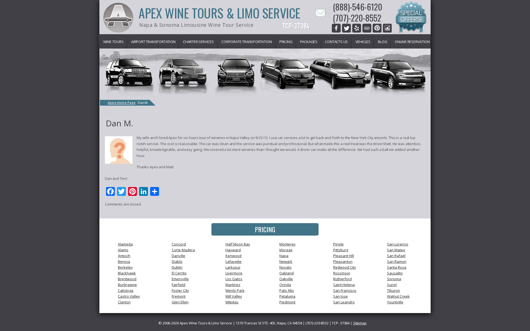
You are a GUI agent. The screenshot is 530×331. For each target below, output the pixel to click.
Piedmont (287, 302)
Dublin (177, 267)
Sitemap (360, 323)
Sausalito (395, 273)
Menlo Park (235, 290)
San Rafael (396, 255)
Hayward (233, 249)
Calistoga (125, 290)
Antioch (124, 255)
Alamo (123, 249)
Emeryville (180, 278)
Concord (179, 244)
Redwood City (344, 267)
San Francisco (344, 290)
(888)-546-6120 (357, 7)
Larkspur (233, 267)
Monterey (287, 244)
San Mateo (396, 249)
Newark (285, 261)
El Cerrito (179, 273)
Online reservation (412, 41)
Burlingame (127, 284)
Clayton (124, 302)
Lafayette (234, 261)
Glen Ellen (180, 302)
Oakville (286, 278)
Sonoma (394, 278)
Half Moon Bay (238, 244)
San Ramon (396, 261)
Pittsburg (340, 249)
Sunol (392, 284)
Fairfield (178, 284)
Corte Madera (183, 249)
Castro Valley (129, 296)
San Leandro (344, 302)
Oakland (286, 273)
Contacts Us (336, 41)
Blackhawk (127, 273)
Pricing (286, 41)
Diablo (177, 261)
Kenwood (234, 255)
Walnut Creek (398, 296)
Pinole (338, 244)
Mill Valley (234, 296)
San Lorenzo (397, 244)
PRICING (265, 229)
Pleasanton (343, 261)
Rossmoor (341, 273)
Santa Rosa (396, 267)
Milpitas (232, 302)
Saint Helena (344, 284)
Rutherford (342, 278)
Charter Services (198, 41)
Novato (285, 267)
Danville (178, 255)
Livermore (234, 273)
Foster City (180, 290)
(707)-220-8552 (357, 18)
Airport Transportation (153, 41)
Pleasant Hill (343, 255)
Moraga (285, 249)
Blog (382, 41)
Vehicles (363, 41)
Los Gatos (234, 278)
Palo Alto (286, 290)
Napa (283, 255)
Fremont (179, 296)
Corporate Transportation (246, 41)
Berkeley (125, 267)
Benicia (124, 261)
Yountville (395, 302)
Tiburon (393, 290)
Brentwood (127, 278)
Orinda (285, 284)
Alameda (125, 244)
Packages (308, 41)
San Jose (340, 296)
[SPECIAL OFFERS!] (411, 18)
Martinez (233, 284)
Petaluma (287, 296)
